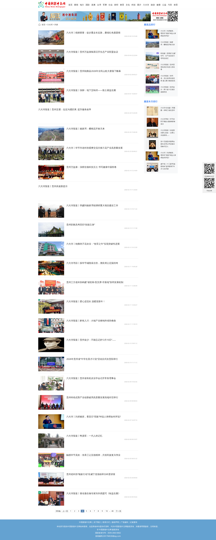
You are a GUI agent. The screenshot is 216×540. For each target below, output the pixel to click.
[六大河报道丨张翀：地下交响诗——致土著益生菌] (51, 95)
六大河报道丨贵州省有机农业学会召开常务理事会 (91, 378)
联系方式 (106, 522)
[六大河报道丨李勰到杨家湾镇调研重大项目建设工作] (51, 210)
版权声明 (115, 522)
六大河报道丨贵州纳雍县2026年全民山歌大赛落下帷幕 (93, 71)
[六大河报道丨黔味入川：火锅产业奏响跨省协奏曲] (51, 325)
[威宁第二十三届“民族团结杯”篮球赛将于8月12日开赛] (152, 167)
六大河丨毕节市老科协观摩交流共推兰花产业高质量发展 (94, 147)
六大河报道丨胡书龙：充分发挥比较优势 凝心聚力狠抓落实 (168, 78)
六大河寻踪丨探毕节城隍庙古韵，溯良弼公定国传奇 (92, 262)
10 (107, 511)
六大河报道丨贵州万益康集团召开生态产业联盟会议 (92, 51)
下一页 (118, 511)
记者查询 (133, 522)
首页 (43, 24)
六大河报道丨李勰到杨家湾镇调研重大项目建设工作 (92, 205)
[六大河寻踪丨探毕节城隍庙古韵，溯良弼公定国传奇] (51, 268)
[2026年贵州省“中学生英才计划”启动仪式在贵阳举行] (51, 364)
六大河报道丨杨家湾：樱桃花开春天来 (85, 128)
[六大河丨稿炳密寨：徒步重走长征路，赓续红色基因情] (51, 37)
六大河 (50, 24)
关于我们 (97, 522)
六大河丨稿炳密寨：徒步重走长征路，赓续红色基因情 (93, 32)
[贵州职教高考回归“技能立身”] (51, 229)
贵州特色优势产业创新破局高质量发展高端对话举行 (92, 397)
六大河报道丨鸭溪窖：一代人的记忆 (84, 435)
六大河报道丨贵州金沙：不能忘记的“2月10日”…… (91, 339)
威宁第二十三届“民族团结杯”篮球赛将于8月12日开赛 (168, 166)
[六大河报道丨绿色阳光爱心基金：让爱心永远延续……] (152, 133)
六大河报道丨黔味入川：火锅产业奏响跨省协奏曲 (91, 320)
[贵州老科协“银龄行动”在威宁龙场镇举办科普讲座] (51, 479)
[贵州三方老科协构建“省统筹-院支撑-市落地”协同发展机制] (51, 287)
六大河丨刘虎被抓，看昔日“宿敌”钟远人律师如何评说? (93, 416)
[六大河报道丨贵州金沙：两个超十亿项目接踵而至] (152, 89)
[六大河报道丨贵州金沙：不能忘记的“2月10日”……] (51, 344)
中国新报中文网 (52, 4)
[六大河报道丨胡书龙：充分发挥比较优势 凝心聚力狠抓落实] (152, 79)
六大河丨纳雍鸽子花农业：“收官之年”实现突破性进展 (93, 243)
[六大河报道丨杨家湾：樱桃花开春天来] (51, 133)
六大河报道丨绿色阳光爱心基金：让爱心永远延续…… (168, 132)
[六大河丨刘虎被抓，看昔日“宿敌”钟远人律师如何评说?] (51, 421)
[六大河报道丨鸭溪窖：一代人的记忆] (51, 440)
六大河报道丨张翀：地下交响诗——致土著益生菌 (91, 90)
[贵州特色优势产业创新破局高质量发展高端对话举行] (51, 402)
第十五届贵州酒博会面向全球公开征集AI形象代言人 (168, 143)
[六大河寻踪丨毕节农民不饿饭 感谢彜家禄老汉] (152, 122)
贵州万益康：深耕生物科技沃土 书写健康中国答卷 (91, 167)
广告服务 (124, 522)
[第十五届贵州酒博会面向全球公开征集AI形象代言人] (152, 144)
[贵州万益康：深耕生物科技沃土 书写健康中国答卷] (51, 172)
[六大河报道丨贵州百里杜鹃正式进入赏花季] (152, 66)
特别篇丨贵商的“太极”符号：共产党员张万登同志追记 (168, 55)
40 (112, 511)
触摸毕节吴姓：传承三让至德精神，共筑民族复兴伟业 (93, 454)
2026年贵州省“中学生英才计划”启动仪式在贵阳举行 (92, 358)
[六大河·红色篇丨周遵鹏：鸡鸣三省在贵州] (152, 111)
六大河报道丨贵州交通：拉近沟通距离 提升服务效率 (64, 109)
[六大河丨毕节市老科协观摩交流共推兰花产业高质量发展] (51, 152)
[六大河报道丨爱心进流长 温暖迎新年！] (51, 306)
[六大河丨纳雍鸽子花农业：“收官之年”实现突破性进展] (51, 248)
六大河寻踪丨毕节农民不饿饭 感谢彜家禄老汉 (168, 121)
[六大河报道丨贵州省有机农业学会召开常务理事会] (51, 383)
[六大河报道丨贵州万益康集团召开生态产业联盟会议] (51, 57)
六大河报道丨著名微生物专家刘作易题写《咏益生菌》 (93, 493)
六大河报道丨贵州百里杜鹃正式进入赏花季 (168, 67)
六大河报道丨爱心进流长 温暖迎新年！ (85, 301)
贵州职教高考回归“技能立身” (80, 224)
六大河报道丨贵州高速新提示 (53, 186)
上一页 (65, 511)
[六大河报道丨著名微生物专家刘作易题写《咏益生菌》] (51, 498)
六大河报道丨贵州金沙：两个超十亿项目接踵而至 (168, 89)
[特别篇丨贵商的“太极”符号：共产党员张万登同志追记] (152, 56)
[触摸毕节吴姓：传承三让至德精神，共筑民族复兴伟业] (51, 460)
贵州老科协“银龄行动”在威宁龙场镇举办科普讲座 (90, 474)
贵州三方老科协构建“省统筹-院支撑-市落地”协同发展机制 (94, 282)
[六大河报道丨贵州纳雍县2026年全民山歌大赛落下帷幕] (51, 76)
